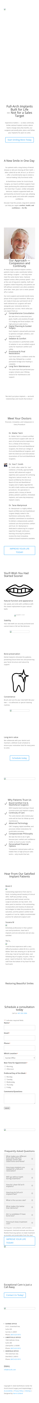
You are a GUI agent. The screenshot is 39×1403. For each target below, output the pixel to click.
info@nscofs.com (10, 1370)
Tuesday (9, 1079)
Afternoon (10, 1069)
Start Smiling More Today (20, 139)
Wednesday (11, 1082)
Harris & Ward (18, 1393)
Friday (9, 1087)
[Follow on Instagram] (9, 1375)
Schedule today (19, 758)
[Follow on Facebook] (5, 1375)
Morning (10, 1066)
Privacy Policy (18, 1391)
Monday (9, 1077)
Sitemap (28, 1391)
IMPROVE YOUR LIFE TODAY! (19, 550)
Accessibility (8, 1391)
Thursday (10, 1085)
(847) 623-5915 (16, 1335)
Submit (7, 1108)
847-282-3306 (22, 1013)
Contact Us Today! (15, 1295)
